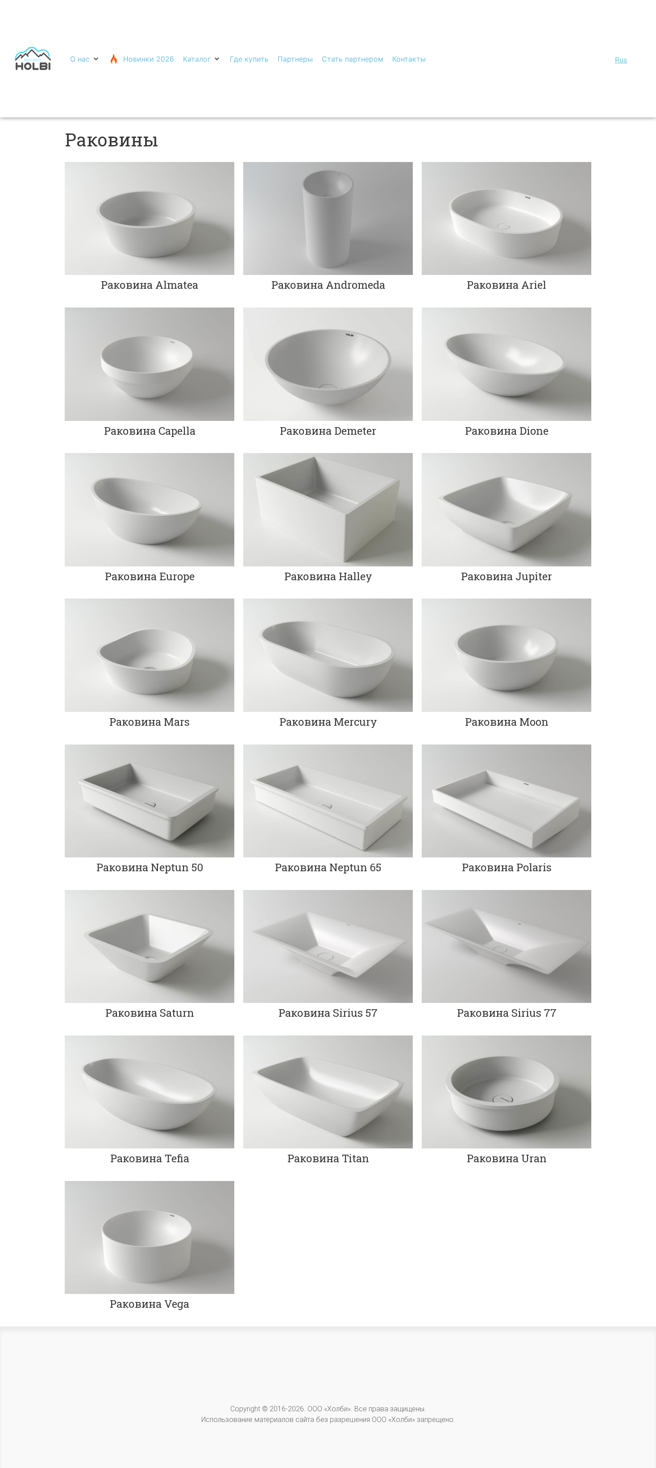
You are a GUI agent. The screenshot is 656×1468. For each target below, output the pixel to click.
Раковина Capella (149, 431)
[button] (85, 59)
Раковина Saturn (149, 1013)
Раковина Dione (506, 431)
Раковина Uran (507, 1158)
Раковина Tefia (149, 1158)
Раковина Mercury (328, 722)
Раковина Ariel (506, 285)
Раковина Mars (149, 722)
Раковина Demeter (328, 431)
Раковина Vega (149, 1304)
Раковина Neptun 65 (328, 867)
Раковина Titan (328, 1158)
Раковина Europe (150, 576)
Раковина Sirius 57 (328, 1013)
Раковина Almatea (149, 285)
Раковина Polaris (507, 867)
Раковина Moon (506, 722)
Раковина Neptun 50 (149, 867)
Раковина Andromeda (328, 285)
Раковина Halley (328, 576)
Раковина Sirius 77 (506, 1013)
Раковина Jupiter (506, 576)
